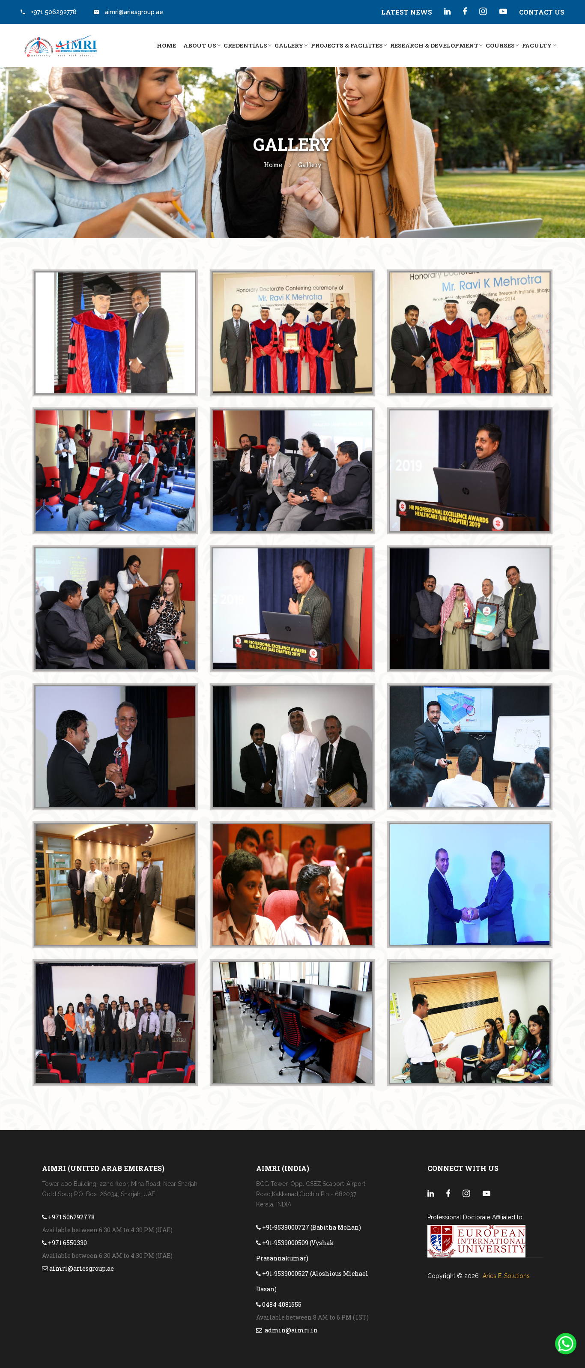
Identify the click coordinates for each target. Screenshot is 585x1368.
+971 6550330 (67, 1243)
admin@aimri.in (290, 1330)
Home (166, 45)
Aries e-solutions (506, 1275)
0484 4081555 (281, 1304)
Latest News (406, 12)
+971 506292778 (54, 12)
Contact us (541, 12)
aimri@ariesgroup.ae (133, 12)
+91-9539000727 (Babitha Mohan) (311, 1227)
